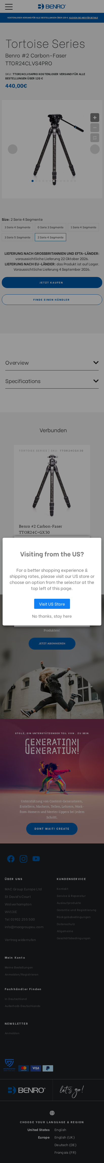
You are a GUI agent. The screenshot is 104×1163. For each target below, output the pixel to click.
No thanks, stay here (52, 616)
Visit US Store (52, 604)
